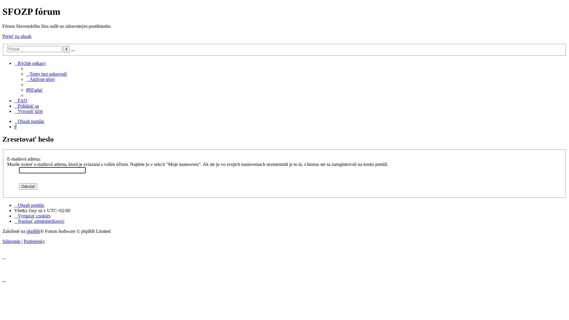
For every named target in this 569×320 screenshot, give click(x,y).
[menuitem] (46, 73)
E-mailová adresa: (24, 158)
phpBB (33, 231)
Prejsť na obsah (16, 36)
